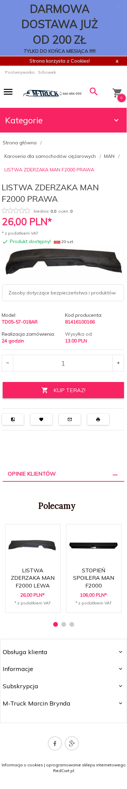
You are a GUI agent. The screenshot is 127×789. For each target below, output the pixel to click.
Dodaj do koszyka (34, 601)
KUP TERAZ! (69, 390)
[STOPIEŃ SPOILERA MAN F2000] (93, 545)
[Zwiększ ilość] (118, 363)
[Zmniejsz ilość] (7, 363)
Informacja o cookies (22, 764)
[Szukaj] (94, 93)
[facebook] (55, 743)
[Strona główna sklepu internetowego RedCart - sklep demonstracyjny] (52, 93)
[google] (72, 743)
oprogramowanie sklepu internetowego (86, 764)
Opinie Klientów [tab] (32, 473)
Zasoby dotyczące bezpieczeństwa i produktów (62, 293)
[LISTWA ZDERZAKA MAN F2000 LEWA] (32, 545)
